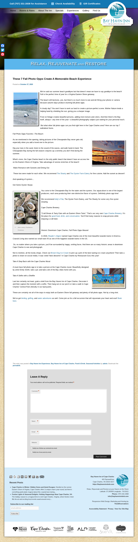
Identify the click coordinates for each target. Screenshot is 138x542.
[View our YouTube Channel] (37, 477)
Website (34, 442)
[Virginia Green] (121, 529)
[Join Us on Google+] (14, 477)
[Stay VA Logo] (106, 529)
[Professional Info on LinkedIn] (22, 477)
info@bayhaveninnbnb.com (118, 496)
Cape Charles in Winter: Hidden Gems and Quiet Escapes (33, 487)
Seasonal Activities (93, 363)
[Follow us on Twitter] (18, 477)
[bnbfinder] (20, 529)
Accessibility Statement (98, 509)
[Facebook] (2, 46)
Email (35, 431)
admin (105, 363)
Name (35, 421)
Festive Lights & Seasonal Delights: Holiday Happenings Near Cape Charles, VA (42, 494)
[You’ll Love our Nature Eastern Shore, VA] (70, 529)
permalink (16, 365)
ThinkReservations (121, 504)
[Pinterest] (2, 54)
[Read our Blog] (33, 477)
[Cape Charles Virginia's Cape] (40, 529)
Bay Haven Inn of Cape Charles (62, 363)
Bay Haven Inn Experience (40, 363)
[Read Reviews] (42, 477)
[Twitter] (2, 50)
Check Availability (65, 3)
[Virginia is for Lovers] (58, 529)
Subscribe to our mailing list (21, 504)
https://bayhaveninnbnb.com (103, 484)
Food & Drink (80, 363)
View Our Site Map (121, 509)
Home (13, 10)
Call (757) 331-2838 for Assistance (28, 3)
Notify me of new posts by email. (42, 452)
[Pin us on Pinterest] (26, 477)
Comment (35, 391)
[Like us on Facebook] (10, 477)
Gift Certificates (91, 3)
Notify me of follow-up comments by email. (45, 448)
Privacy (110, 509)
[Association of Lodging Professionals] (86, 529)
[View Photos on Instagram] (29, 477)
